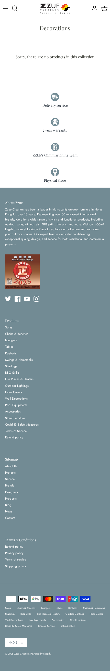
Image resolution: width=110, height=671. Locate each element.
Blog (8, 505)
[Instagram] (36, 299)
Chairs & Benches (16, 334)
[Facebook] (17, 299)
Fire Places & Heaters (19, 379)
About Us (11, 466)
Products (11, 498)
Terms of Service (16, 431)
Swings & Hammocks (19, 359)
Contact (10, 518)
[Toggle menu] (5, 8)
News (8, 511)
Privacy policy (14, 553)
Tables (9, 346)
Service (10, 479)
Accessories (13, 411)
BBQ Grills (12, 372)
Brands (9, 485)
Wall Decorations (16, 398)
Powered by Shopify (40, 654)
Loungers (11, 340)
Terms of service (15, 559)
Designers (11, 492)
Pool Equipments (16, 405)
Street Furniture (15, 418)
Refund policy (14, 437)
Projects (10, 472)
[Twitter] (8, 299)
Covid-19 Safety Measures (22, 424)
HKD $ (12, 642)
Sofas (8, 327)
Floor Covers (13, 392)
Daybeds (10, 353)
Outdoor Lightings (17, 385)
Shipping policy (15, 566)
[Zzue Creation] (55, 8)
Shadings (11, 366)
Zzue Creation (21, 654)
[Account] (93, 8)
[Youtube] (27, 299)
